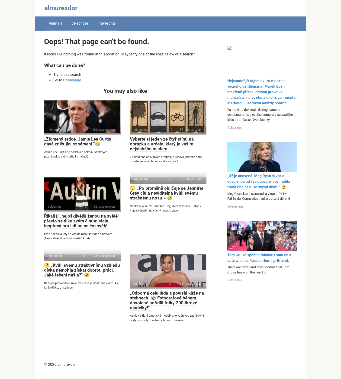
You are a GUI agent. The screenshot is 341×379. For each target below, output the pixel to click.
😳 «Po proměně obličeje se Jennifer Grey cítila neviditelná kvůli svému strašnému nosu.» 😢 (166, 193)
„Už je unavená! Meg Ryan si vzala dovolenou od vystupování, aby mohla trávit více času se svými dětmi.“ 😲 (258, 181)
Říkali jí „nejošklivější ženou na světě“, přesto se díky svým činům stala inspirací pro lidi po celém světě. (82, 220)
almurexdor (60, 8)
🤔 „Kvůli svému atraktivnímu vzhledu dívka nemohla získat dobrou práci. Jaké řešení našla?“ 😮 (82, 270)
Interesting (106, 23)
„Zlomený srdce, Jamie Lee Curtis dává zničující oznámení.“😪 (77, 141)
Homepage (72, 80)
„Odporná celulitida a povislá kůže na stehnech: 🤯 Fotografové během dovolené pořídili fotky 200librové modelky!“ (167, 300)
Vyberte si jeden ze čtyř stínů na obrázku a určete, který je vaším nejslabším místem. (162, 143)
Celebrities (79, 23)
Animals (55, 23)
